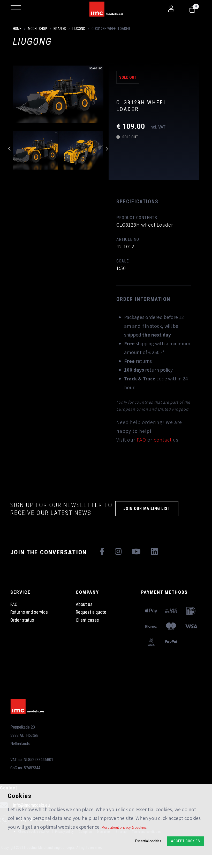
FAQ (141, 439)
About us (84, 604)
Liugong (78, 29)
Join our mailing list (146, 508)
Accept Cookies (185, 841)
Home (17, 29)
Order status (22, 620)
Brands (60, 29)
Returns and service (29, 612)
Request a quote (91, 612)
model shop (37, 29)
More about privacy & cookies (124, 827)
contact (163, 439)
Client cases (87, 620)
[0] (192, 9)
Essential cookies (148, 841)
